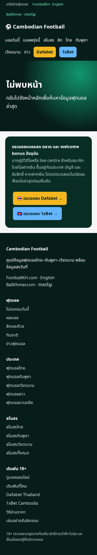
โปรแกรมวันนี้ (17, 309)
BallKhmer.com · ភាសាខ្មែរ (29, 284)
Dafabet (44, 52)
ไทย (69, 40)
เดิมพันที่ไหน (16, 486)
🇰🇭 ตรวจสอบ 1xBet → (37, 213)
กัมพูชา (82, 40)
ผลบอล (12, 317)
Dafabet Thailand (23, 494)
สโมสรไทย (14, 427)
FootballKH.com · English (30, 277)
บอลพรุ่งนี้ (31, 40)
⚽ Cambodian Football (35, 26)
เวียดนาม (13, 52)
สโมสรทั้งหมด (17, 453)
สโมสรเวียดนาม (19, 444)
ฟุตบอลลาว (15, 394)
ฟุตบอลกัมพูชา (18, 376)
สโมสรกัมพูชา (17, 435)
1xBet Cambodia (22, 503)
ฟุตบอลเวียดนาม (20, 385)
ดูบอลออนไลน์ (17, 477)
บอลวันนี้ (12, 40)
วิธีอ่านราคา (16, 512)
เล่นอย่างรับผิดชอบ (22, 520)
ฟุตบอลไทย (15, 368)
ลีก (59, 40)
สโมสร (48, 40)
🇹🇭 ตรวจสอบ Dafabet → (40, 198)
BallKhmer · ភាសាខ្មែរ (21, 14)
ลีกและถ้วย (15, 326)
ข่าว (27, 52)
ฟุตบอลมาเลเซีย (19, 402)
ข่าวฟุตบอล (15, 343)
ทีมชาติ (12, 335)
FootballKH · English (48, 4)
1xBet (68, 52)
